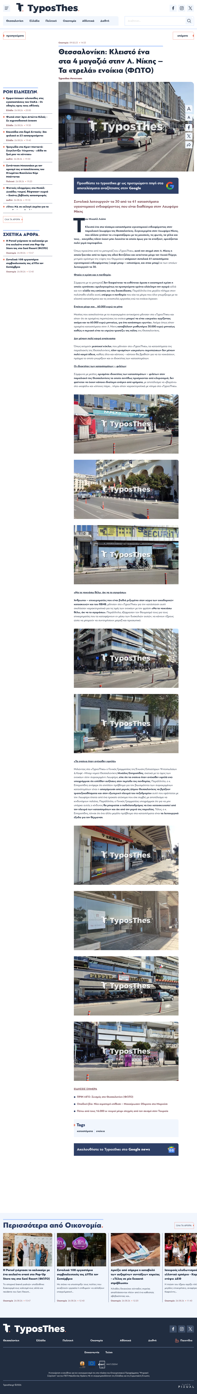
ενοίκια (100, 1131)
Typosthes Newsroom (70, 78)
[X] (190, 8)
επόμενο (182, 36)
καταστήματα (85, 1131)
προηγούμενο (15, 36)
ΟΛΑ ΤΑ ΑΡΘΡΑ (12, 219)
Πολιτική (51, 21)
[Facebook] (173, 8)
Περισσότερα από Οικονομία (52, 1225)
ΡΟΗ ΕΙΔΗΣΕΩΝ (20, 92)
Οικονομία (69, 21)
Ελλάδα (34, 21)
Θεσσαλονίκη (14, 21)
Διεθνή (104, 21)
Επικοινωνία (91, 1352)
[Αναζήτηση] (189, 20)
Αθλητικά (88, 21)
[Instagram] (181, 8)
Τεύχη (109, 1352)
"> (120, 186)
